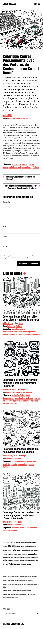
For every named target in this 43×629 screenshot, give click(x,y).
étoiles (29, 564)
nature (6, 560)
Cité (27, 528)
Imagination (22, 464)
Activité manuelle (19, 462)
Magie (12, 557)
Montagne (28, 557)
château (27, 546)
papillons (17, 560)
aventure (12, 546)
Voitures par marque (24, 393)
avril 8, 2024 (7, 522)
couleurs (5, 551)
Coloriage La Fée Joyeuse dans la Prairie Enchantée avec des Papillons (20, 576)
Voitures (36, 167)
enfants (36, 550)
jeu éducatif (7, 401)
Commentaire (7, 202)
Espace (5, 554)
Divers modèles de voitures (29, 335)
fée (26, 554)
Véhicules (11, 119)
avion (22, 528)
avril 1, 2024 (7, 115)
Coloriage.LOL (9, 3)
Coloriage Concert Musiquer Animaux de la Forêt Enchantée (17, 591)
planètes (22, 561)
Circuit (31, 165)
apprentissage (24, 543)
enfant (31, 551)
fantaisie (6, 531)
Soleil (37, 561)
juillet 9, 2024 (8, 323)
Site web (5, 246)
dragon (28, 551)
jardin (4, 557)
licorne (8, 557)
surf (4, 564)
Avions (10, 459)
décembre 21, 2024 (10, 456)
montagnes (34, 557)
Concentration (8, 398)
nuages (31, 464)
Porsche (6, 404)
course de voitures (10, 335)
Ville (7, 564)
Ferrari (37, 398)
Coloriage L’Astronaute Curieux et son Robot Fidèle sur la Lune (18, 580)
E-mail (5, 236)
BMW (28, 395)
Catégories (6, 609)
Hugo (20, 323)
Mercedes (34, 401)
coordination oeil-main (24, 398)
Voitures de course (23, 119)
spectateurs (26, 167)
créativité (6, 464)
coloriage (34, 546)
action (4, 543)
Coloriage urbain (29, 332)
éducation (23, 564)
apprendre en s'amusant (12, 332)
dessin (14, 464)
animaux (15, 528)
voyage (5, 467)
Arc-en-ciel (33, 542)
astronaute (5, 546)
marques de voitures (21, 401)
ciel (34, 462)
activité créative (18, 329)
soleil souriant (15, 167)
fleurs (19, 554)
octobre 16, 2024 (9, 390)
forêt (23, 554)
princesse (27, 561)
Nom (4, 227)
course (5, 167)
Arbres (24, 165)
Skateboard (32, 561)
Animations (16, 165)
